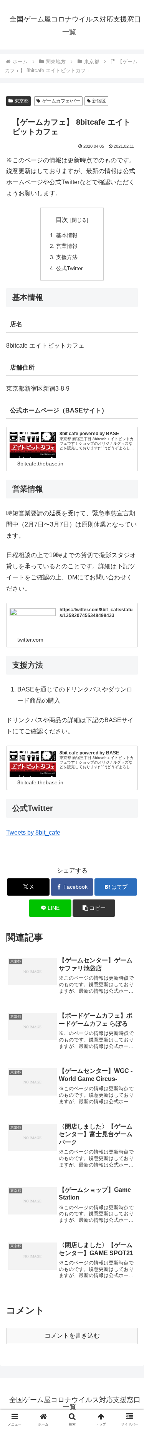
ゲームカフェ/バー (61, 101)
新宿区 (99, 101)
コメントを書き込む (72, 1335)
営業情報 (67, 246)
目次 (62, 219)
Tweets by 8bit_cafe (33, 832)
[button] (94, 908)
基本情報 (67, 235)
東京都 (21, 101)
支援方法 (67, 257)
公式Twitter (69, 268)
